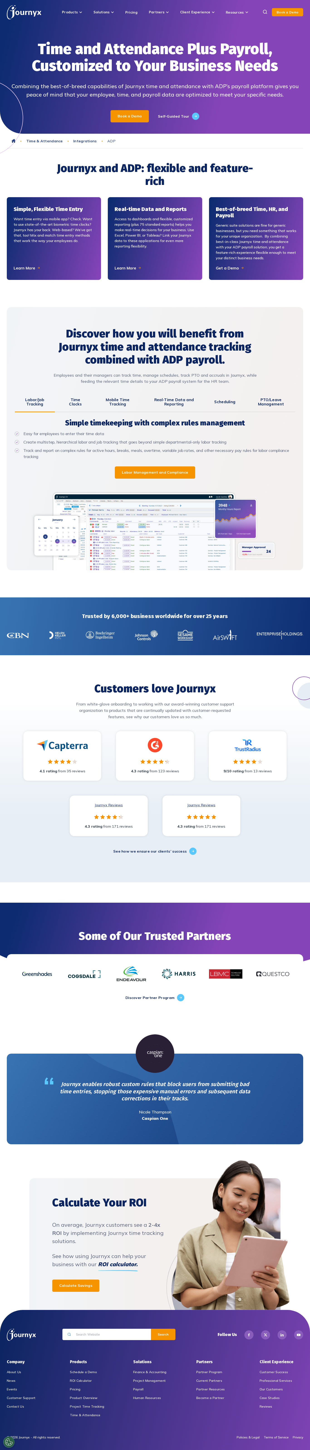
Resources (235, 12)
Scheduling (224, 401)
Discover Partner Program (150, 997)
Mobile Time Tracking (117, 401)
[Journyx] (24, 12)
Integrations (85, 141)
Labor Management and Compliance (155, 472)
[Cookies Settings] (9, 1442)
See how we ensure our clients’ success (150, 851)
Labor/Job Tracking (34, 401)
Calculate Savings (75, 1285)
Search (163, 1334)
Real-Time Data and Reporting (174, 401)
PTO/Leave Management (271, 401)
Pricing (131, 12)
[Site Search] (265, 12)
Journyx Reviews (109, 805)
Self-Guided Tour (173, 116)
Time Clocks (75, 401)
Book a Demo (287, 12)
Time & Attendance (44, 141)
